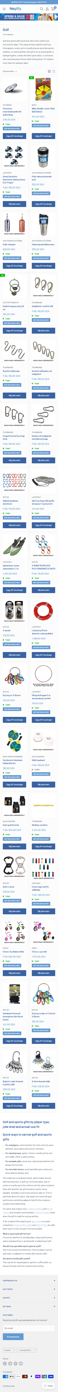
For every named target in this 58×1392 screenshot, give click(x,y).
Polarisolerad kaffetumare (43, 244)
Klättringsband (38, 760)
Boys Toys (36, 1221)
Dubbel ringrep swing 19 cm (13, 308)
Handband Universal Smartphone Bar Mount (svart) (13, 1016)
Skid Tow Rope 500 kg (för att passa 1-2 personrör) (43, 502)
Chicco (5, 948)
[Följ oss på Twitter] (10, 1364)
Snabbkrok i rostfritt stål (42, 306)
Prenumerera (13, 1336)
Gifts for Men (41, 1225)
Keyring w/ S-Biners (12, 695)
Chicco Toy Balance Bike (13, 951)
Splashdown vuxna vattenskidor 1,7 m (11, 567)
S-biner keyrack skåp (41, 1081)
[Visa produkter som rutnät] (49, 71)
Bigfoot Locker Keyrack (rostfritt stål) (13, 1083)
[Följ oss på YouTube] (21, 1364)
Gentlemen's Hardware (13, 757)
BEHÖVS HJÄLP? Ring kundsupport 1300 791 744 (29, 2)
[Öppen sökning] (41, 8)
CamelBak (36, 883)
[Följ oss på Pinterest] (15, 1364)
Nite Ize (6, 497)
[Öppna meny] (4, 9)
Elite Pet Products (11, 303)
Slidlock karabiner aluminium (10, 502)
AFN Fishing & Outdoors (41, 173)
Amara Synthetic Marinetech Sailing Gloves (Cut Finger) (14, 179)
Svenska (7, 1350)
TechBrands (37, 303)
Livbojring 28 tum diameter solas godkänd (42, 632)
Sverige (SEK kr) (25, 1350)
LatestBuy (7, 173)
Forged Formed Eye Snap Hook (14, 437)
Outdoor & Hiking (35, 1209)
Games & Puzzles (42, 1212)
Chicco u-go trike (39, 951)
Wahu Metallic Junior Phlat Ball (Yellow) (43, 110)
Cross (34, 948)
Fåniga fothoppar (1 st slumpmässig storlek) (41, 697)
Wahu (34, 105)
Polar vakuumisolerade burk (42, 178)
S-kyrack (6, 630)
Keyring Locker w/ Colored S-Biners (43, 1015)
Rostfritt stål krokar (11, 371)
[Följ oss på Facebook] (5, 1364)
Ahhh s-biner (8, 887)
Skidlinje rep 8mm (40, 825)
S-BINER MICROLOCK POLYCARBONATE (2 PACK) (43, 567)
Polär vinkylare (9, 244)
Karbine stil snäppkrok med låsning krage (41, 437)
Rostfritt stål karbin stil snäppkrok (42, 372)
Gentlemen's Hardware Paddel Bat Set (13, 761)
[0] (53, 9)
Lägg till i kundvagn (14, 136)
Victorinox (7, 105)
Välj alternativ (14, 204)
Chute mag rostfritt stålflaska (40, 888)
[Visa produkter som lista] (54, 71)
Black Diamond (38, 757)
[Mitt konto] (47, 8)
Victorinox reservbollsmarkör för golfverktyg (12, 111)
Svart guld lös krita (11, 825)
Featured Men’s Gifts (23, 1225)
